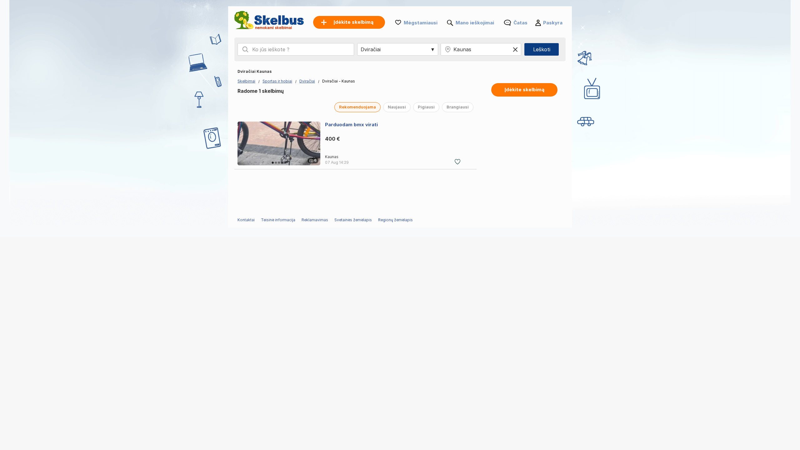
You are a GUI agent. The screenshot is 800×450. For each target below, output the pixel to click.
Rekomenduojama (357, 106)
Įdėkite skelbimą (524, 89)
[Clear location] (515, 49)
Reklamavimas (315, 220)
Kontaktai (246, 220)
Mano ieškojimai (475, 23)
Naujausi (397, 106)
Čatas (520, 23)
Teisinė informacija (278, 220)
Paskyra (552, 23)
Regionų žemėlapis (395, 220)
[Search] (245, 49)
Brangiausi (458, 106)
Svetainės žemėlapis (353, 220)
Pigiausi (426, 106)
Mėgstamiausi (421, 23)
